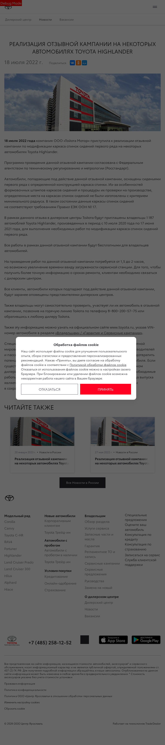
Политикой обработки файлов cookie (98, 365)
